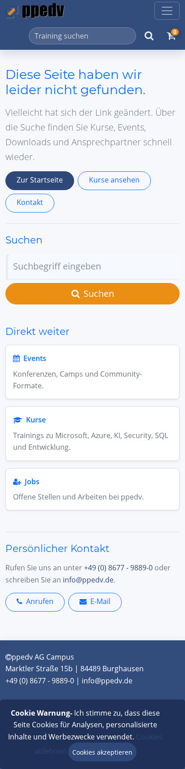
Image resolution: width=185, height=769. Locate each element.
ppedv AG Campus (43, 657)
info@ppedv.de (88, 580)
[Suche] (149, 35)
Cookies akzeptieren (102, 752)
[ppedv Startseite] (35, 11)
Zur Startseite (40, 180)
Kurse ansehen (114, 180)
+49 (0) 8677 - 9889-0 (118, 568)
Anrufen (39, 601)
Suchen (99, 293)
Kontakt (30, 202)
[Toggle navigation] (167, 11)
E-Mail (100, 601)
